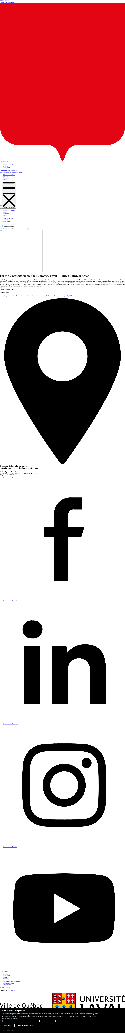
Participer (6, 176)
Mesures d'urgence (5, 987)
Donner (5, 179)
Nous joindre (6, 167)
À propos (5, 166)
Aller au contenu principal (7, 2)
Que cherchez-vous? (5, 228)
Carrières (5, 978)
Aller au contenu (4, 0)
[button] (24, 295)
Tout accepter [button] (7, 1025)
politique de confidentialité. (11, 1018)
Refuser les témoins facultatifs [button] (25, 1025)
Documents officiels (8, 983)
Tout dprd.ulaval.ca (8, 226)
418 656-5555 (11, 990)
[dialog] (62, 1020)
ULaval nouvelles (8, 164)
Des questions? (4, 971)
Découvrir (6, 178)
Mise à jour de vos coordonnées (11, 981)
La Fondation (7, 984)
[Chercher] (1, 207)
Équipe (5, 977)
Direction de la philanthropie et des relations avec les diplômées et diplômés (11, 171)
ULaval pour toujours (9, 175)
